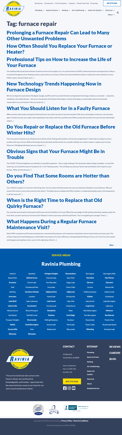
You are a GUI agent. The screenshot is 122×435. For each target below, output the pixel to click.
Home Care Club (83, 3)
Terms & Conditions (80, 421)
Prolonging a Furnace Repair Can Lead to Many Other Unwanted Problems (58, 35)
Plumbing (38, 10)
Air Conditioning (78, 10)
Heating (65, 10)
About (110, 15)
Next (112, 245)
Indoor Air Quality (95, 10)
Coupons (72, 3)
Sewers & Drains (52, 10)
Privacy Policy (67, 421)
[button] (117, 12)
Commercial (48, 3)
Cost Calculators (61, 3)
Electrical (109, 10)
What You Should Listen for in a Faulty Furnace (58, 108)
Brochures (39, 3)
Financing (94, 3)
